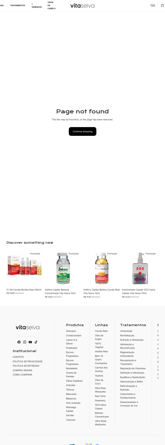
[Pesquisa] (151, 5)
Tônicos (70, 389)
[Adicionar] (38, 282)
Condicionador (73, 335)
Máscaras (71, 394)
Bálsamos (71, 398)
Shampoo (71, 331)
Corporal (70, 419)
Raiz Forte (100, 396)
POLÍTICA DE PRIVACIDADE (27, 361)
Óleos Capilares (74, 380)
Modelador (72, 368)
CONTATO (18, 357)
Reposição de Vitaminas (133, 368)
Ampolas (70, 385)
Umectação (126, 331)
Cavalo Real (101, 331)
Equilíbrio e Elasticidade (132, 377)
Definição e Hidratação (132, 372)
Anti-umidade (73, 402)
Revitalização (127, 335)
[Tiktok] (36, 342)
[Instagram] (25, 342)
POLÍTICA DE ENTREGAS (26, 365)
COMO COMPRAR (22, 374)
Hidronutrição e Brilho (131, 381)
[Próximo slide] (116, 268)
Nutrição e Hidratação (131, 339)
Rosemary (100, 400)
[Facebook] (19, 342)
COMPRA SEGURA (22, 370)
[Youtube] (30, 342)
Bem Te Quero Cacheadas (101, 360)
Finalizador (72, 347)
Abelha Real (101, 351)
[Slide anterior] (87, 268)
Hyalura (99, 375)
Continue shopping (82, 131)
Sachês (70, 415)
